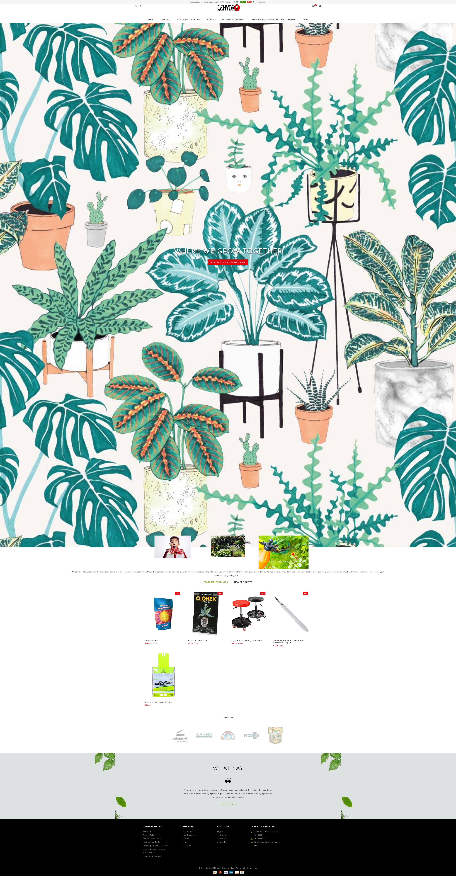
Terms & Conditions (152, 838)
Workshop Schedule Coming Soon (228, 262)
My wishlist (222, 842)
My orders (221, 835)
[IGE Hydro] (228, 8)
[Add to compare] (158, 647)
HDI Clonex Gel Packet (198, 640)
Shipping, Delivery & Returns (155, 846)
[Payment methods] (214, 872)
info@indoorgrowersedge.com (266, 844)
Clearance (165, 19)
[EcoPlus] (180, 735)
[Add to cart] (146, 647)
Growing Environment (233, 19)
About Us (147, 831)
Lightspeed (252, 868)
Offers (186, 838)
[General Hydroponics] (228, 735)
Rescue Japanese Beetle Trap (158, 702)
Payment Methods (151, 842)
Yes (243, 2)
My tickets (222, 838)
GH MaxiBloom (151, 640)
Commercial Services (152, 856)
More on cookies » (259, 2)
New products (189, 835)
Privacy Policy (149, 835)
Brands (186, 842)
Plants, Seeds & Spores (188, 19)
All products (188, 831)
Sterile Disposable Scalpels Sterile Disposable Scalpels (288, 641)
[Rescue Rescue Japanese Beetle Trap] (163, 675)
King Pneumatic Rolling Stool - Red (246, 640)
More (305, 19)
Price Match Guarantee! (154, 849)
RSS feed (187, 846)
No (249, 2)
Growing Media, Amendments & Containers (274, 19)
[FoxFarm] (204, 735)
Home (150, 19)
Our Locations (149, 853)
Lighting (211, 19)
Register (220, 831)
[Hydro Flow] (275, 735)
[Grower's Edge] (252, 735)
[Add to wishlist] (152, 647)
